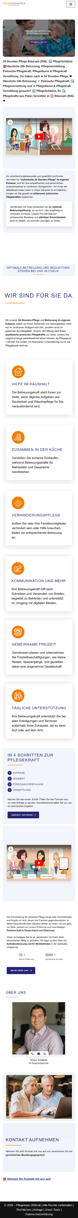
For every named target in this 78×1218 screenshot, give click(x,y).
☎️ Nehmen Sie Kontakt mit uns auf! (27, 1178)
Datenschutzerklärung (39, 1214)
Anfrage (38, 1209)
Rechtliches (23, 1209)
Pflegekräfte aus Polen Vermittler (29, 250)
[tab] (30, 250)
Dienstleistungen (19, 255)
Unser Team (52, 1209)
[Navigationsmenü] (70, 4)
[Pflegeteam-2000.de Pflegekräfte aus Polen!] (14, 4)
